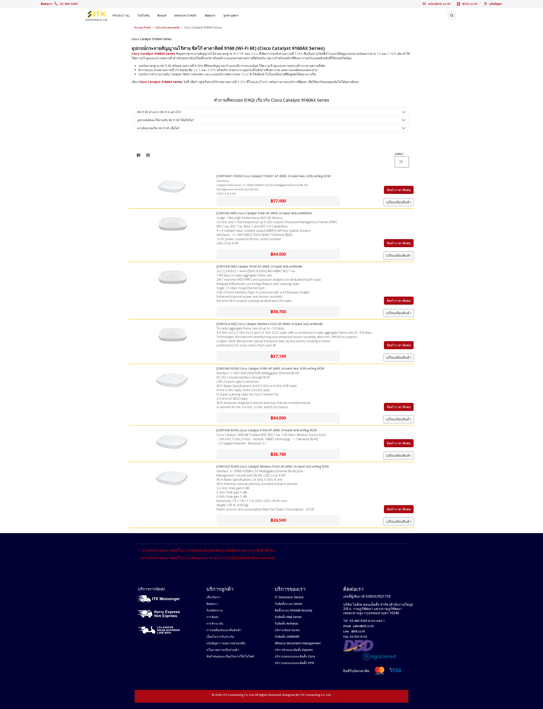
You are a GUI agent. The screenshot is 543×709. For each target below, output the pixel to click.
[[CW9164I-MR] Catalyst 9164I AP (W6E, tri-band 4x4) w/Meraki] (172, 264)
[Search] (452, 15)
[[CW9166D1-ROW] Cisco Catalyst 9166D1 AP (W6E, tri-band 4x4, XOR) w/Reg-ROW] (172, 174)
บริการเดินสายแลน (287, 630)
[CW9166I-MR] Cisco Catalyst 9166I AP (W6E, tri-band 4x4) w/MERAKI (264, 213)
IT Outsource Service (289, 597)
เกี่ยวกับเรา (213, 597)
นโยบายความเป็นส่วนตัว (222, 650)
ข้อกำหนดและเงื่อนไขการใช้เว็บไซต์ (230, 656)
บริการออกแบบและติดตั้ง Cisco (295, 656)
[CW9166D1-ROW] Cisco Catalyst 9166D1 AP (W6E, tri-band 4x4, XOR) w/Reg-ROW (274, 176)
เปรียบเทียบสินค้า (398, 202)
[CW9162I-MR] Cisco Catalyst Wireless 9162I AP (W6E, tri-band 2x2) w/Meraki (270, 324)
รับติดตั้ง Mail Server (288, 617)
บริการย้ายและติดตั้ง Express (294, 650)
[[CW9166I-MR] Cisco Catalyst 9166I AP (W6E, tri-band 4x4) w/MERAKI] (172, 211)
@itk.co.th (357, 631)
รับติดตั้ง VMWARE (287, 637)
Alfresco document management (298, 643)
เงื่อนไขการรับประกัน (220, 637)
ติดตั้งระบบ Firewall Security (293, 610)
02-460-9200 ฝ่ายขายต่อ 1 (367, 621)
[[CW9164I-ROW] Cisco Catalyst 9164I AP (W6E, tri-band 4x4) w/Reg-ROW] (172, 428)
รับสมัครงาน (214, 610)
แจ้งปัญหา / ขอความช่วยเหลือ (225, 643)
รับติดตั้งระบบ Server (288, 604)
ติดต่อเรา (59, 4)
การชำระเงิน (214, 623)
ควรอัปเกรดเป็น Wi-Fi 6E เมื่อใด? (158, 128)
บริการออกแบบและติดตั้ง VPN (294, 663)
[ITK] (96, 15)
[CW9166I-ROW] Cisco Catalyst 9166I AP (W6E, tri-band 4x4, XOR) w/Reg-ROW (270, 368)
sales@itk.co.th (363, 626)
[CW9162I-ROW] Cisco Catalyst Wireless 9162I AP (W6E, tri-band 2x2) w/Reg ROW (273, 466)
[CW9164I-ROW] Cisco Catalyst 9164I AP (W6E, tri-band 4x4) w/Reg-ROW (267, 430)
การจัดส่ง (212, 617)
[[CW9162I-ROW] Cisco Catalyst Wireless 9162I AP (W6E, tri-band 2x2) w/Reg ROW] (172, 464)
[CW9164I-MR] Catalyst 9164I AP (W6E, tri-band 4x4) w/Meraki (259, 266)
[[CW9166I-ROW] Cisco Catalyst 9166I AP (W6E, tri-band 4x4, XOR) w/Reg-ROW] (172, 366)
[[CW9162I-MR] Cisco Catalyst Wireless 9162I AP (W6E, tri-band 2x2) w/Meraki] (172, 322)
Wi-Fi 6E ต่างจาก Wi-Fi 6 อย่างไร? (159, 112)
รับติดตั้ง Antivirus (286, 623)
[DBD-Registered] (369, 642)
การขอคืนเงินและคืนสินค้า (223, 630)
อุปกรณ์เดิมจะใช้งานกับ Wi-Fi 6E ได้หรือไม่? (165, 120)
